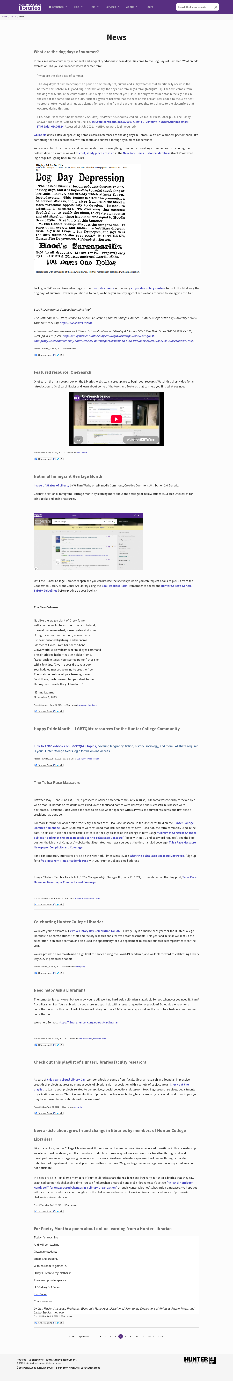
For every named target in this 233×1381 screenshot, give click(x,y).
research (78, 1107)
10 (136, 1336)
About (130, 7)
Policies (21, 1359)
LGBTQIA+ (81, 758)
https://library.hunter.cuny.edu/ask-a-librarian (89, 1022)
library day (80, 966)
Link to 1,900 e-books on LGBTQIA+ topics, (65, 746)
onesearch (82, 452)
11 (142, 1336)
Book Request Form (114, 586)
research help (99, 1038)
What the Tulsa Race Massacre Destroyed (157, 856)
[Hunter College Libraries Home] (30, 7)
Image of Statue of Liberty (51, 485)
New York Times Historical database (147, 153)
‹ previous (84, 1336)
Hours (149, 7)
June (97, 898)
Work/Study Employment (61, 1359)
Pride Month (93, 758)
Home (4, 16)
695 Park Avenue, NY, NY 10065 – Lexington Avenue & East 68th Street (59, 1367)
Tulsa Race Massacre (84, 898)
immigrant (82, 705)
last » (160, 1336)
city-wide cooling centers (148, 288)
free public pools (102, 288)
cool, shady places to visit (96, 153)
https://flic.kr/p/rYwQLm (76, 323)
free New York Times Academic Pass (64, 861)
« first (72, 1336)
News (21, 16)
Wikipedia (40, 135)
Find (76, 7)
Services (111, 7)
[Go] (215, 7)
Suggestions (35, 1359)
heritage (93, 705)
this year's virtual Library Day (66, 1079)
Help (92, 7)
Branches (58, 7)
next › (151, 1336)
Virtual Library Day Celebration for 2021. (96, 931)
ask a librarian (85, 1038)
